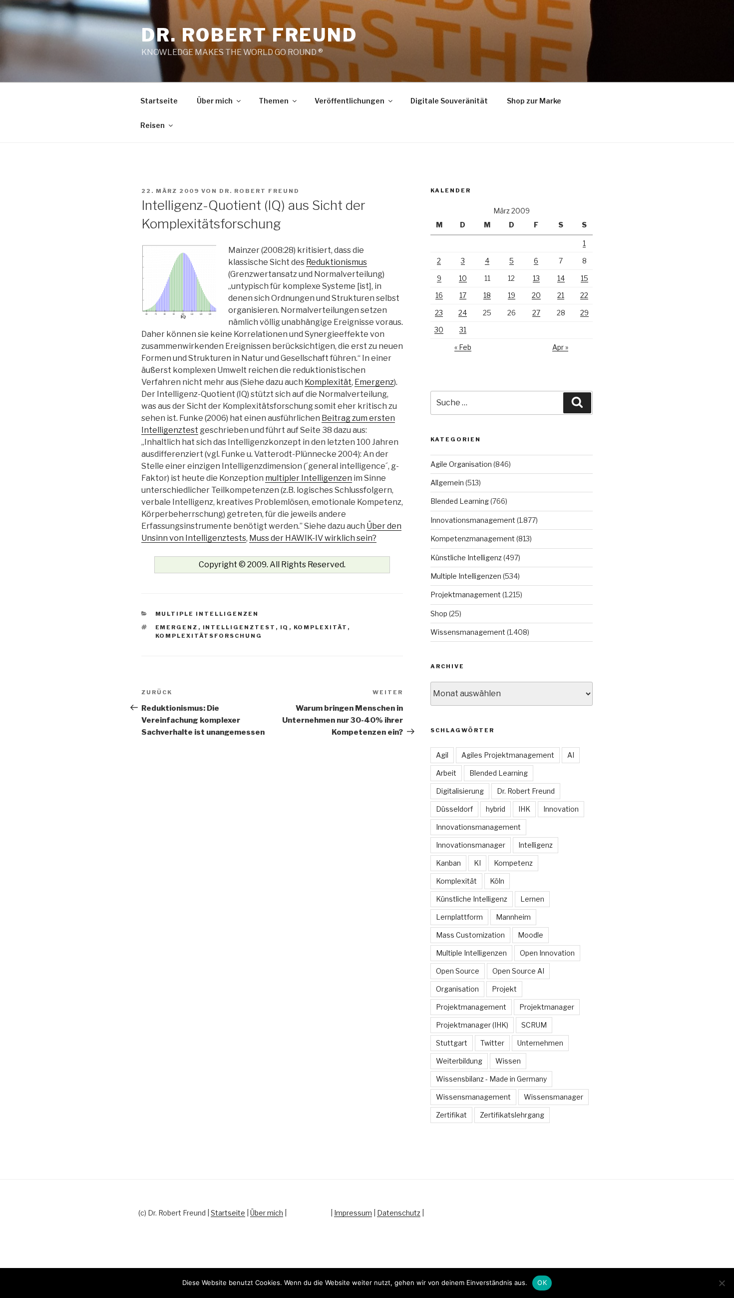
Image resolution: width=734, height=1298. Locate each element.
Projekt (504, 989)
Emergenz (374, 382)
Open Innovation (547, 953)
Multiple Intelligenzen (207, 613)
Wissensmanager (553, 1097)
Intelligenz (535, 845)
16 (439, 295)
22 (584, 295)
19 (511, 295)
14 (561, 278)
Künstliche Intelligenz (466, 557)
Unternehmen (540, 1043)
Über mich (215, 100)
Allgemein (447, 482)
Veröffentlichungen (349, 100)
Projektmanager (546, 1007)
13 (536, 278)
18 (487, 295)
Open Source (457, 971)
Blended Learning (459, 501)
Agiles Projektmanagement (507, 755)
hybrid (495, 809)
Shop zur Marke (534, 100)
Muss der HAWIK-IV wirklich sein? (312, 538)
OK (542, 1283)
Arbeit (446, 773)
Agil (442, 755)
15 (584, 278)
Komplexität (328, 382)
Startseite (159, 100)
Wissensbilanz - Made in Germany (491, 1079)
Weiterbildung (459, 1061)
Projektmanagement (465, 594)
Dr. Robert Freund (249, 35)
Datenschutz (398, 1213)
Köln (497, 881)
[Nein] (722, 1283)
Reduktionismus (336, 262)
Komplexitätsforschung (209, 635)
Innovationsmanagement (472, 520)
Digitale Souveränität (449, 100)
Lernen (532, 899)
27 (536, 312)
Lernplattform (459, 917)
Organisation (457, 989)
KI (477, 863)
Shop (438, 613)
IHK (524, 809)
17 (462, 295)
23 (439, 312)
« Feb (462, 347)
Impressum (353, 1213)
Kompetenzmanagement (472, 538)
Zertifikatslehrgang (512, 1115)
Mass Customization (470, 935)
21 (560, 295)
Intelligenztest (239, 627)
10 (463, 278)
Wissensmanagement (467, 632)
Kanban (448, 863)
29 (584, 312)
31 (462, 329)
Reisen (152, 125)
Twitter (492, 1043)
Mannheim (513, 917)
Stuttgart (451, 1043)
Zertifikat (451, 1115)
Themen (274, 100)
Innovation (561, 809)
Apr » (560, 347)
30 (438, 329)
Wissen (508, 1061)
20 (536, 295)
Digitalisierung (460, 791)
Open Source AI (518, 971)
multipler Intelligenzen (308, 478)
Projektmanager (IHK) (472, 1025)
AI (570, 755)
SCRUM (534, 1025)
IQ (284, 627)
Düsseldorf (454, 809)
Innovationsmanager (470, 845)
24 (462, 312)
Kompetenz (513, 863)
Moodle (530, 935)
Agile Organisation (461, 464)
